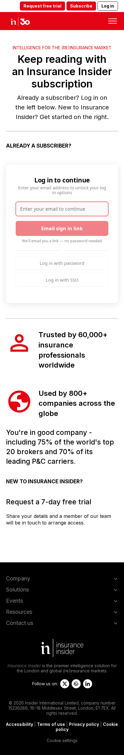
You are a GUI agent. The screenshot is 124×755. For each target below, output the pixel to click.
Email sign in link (62, 228)
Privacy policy (84, 724)
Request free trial (42, 5)
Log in (107, 5)
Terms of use (51, 724)
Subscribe (81, 5)
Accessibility (19, 724)
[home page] (25, 21)
